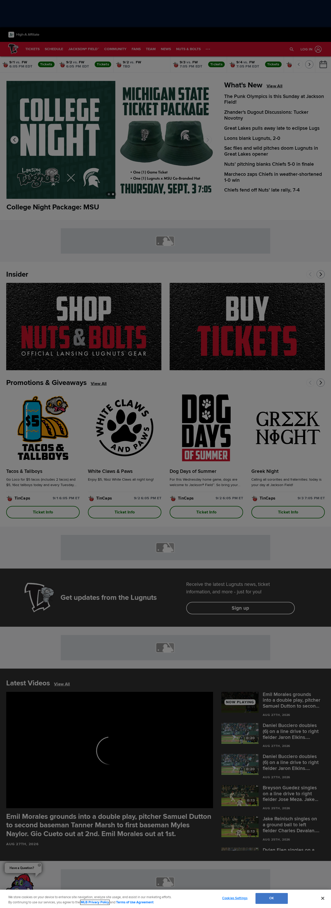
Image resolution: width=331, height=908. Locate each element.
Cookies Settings (234, 898)
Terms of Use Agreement (134, 902)
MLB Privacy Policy (95, 902)
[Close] (322, 898)
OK (271, 898)
